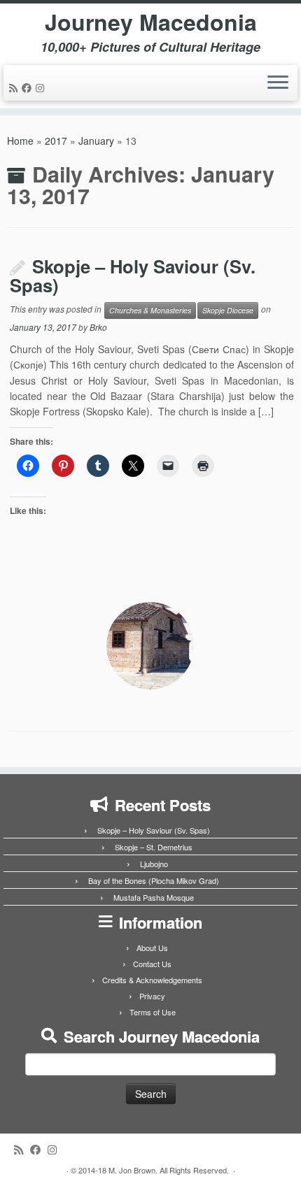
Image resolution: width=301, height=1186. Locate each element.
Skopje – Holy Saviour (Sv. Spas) (132, 275)
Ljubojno (154, 863)
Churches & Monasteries (150, 310)
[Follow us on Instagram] (42, 87)
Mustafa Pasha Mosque (153, 897)
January (96, 141)
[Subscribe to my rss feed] (15, 87)
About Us (152, 947)
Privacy (152, 995)
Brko (98, 327)
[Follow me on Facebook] (29, 87)
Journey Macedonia (151, 21)
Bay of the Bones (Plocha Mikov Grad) (153, 880)
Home (20, 141)
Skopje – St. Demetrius (153, 846)
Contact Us (152, 963)
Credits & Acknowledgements (152, 979)
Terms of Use (153, 1011)
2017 (56, 141)
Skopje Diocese (227, 310)
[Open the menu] (277, 83)
